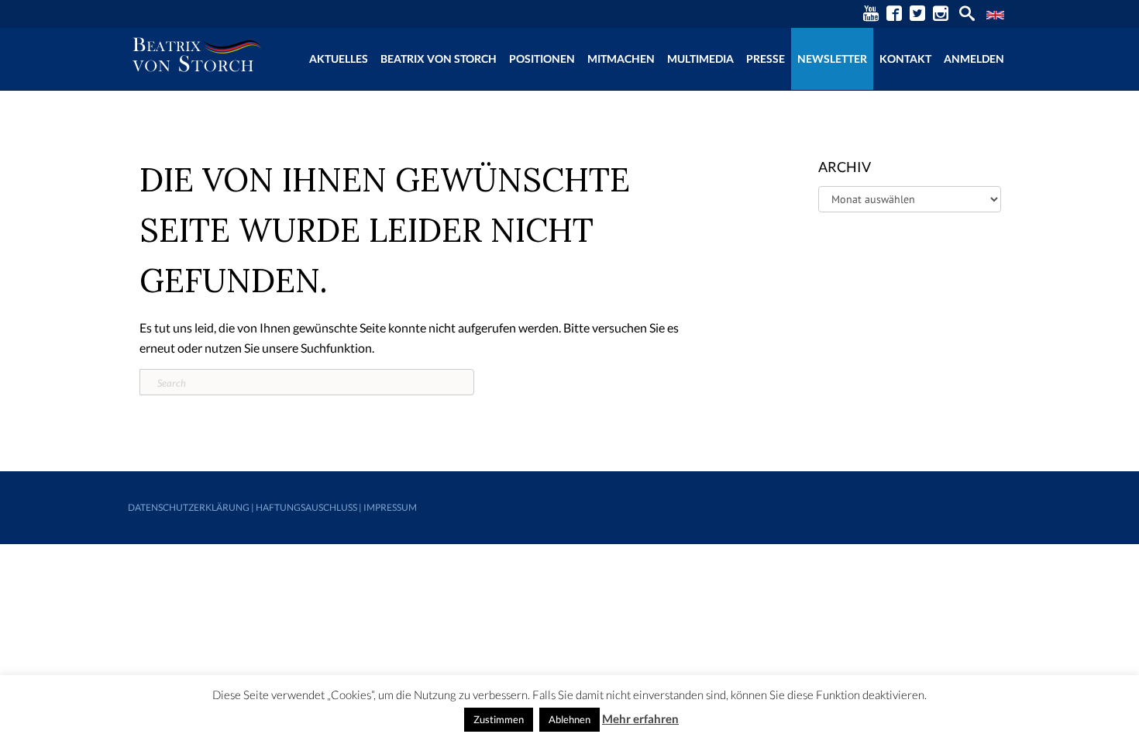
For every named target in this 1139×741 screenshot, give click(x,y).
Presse (765, 58)
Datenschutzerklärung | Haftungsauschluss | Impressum (272, 507)
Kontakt (905, 58)
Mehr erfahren (640, 718)
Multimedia (700, 58)
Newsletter (832, 58)
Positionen (542, 58)
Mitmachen (621, 58)
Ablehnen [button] (569, 719)
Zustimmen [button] (498, 719)
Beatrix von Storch (438, 58)
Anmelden (974, 58)
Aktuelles (338, 58)
